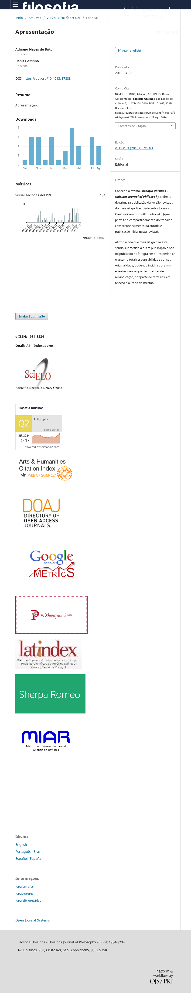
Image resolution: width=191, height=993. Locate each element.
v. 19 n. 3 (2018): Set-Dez (63, 18)
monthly (87, 237)
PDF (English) (131, 50)
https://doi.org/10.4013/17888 (47, 78)
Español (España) (28, 858)
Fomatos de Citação (132, 126)
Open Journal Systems (32, 920)
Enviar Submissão (32, 316)
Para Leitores (24, 886)
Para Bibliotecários (28, 900)
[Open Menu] (15, 4)
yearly (100, 237)
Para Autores (24, 893)
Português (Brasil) (29, 851)
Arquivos (35, 18)
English (21, 844)
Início (19, 18)
